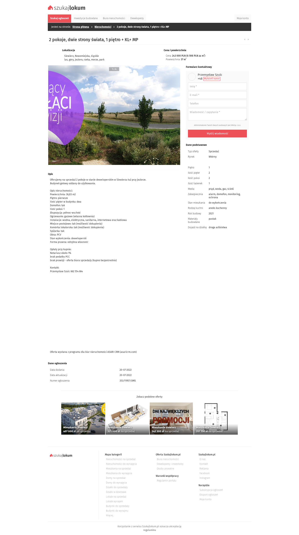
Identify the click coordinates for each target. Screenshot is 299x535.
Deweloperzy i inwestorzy (170, 464)
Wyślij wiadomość (217, 133)
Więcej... (110, 515)
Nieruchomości (103, 26)
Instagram (205, 478)
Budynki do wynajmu (117, 510)
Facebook (205, 473)
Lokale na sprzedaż (116, 496)
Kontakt (204, 464)
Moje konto (206, 499)
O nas (203, 459)
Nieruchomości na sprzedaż (120, 459)
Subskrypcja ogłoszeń (211, 490)
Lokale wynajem (114, 501)
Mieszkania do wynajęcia (119, 473)
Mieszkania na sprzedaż (118, 468)
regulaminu (149, 530)
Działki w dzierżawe (116, 492)
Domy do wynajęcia (116, 482)
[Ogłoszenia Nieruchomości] (67, 10)
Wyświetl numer (212, 78)
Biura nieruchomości (168, 459)
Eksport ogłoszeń (209, 494)
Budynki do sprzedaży (117, 506)
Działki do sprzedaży (117, 487)
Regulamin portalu (166, 480)
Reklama (204, 468)
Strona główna (80, 26)
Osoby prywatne (165, 468)
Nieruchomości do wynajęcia (121, 464)
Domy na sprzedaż (115, 478)
